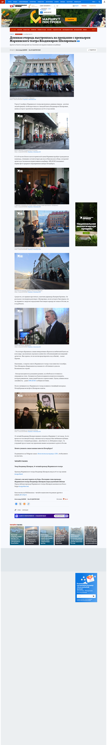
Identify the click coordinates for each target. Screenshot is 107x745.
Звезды (62, 1)
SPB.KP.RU (32, 381)
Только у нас (26, 29)
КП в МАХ (49, 29)
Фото (10, 1)
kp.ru (66, 499)
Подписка (92, 6)
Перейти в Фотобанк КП (29, 99)
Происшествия (78, 29)
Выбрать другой (47, 12)
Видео (15, 1)
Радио (77, 6)
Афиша (85, 29)
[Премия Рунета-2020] (32, 6)
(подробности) (24, 486)
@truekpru (23, 495)
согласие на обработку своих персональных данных (84, 600)
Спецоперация (23, 1)
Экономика (49, 1)
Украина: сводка (41, 29)
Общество (41, 1)
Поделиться (93, 50)
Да (41, 12)
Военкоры (33, 29)
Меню (2, 2)
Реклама (84, 6)
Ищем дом (77, 1)
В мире (57, 1)
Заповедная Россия (67, 29)
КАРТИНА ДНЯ (25, 510)
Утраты (19, 510)
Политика (33, 1)
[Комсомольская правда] (18, 5)
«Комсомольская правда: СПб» (47, 454)
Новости (19, 29)
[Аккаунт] (104, 2)
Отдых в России (57, 29)
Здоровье (69, 1)
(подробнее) (19, 474)
